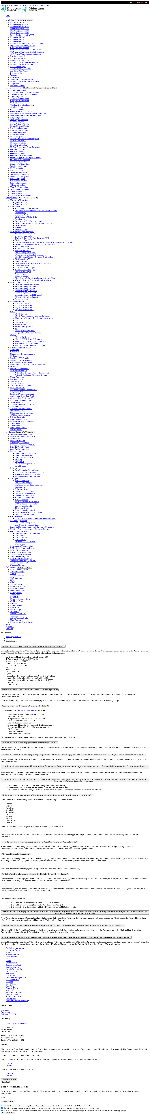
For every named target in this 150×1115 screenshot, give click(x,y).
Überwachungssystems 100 (27, 710)
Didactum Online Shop (9, 1014)
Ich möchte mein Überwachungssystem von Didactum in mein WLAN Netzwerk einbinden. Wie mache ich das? (39, 842)
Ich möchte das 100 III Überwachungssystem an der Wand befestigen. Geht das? (29, 743)
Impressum (5, 1010)
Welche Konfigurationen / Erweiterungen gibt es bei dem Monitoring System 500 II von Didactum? (35, 874)
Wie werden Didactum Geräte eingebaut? (16, 854)
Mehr (3, 1097)
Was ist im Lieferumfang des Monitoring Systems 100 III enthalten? (25, 706)
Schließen (5, 1082)
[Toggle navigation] (45, 12)
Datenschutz (5, 1012)
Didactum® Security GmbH (16, 1023)
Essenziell (8, 1106)
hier (41, 775)
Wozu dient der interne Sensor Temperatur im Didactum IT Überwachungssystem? (30, 690)
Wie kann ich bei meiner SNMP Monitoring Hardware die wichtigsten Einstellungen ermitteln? (33, 646)
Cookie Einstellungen (9, 1079)
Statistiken (8, 1108)
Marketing (8, 1110)
